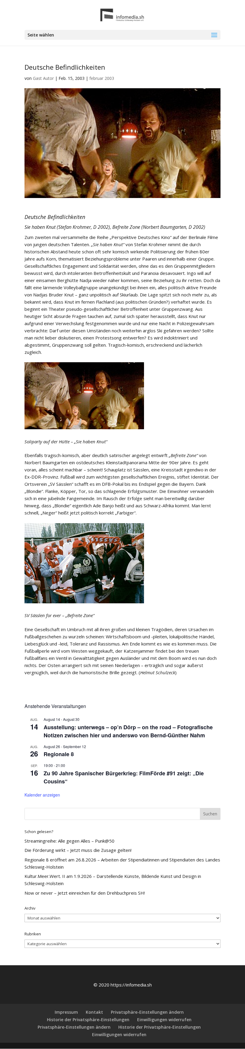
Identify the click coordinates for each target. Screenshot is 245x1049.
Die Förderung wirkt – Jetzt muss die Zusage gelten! (77, 850)
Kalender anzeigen (42, 795)
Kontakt (94, 1012)
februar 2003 (101, 78)
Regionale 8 (59, 754)
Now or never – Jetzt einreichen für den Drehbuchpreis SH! (84, 893)
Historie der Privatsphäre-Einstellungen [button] (88, 1019)
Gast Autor (43, 78)
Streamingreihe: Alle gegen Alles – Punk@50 (69, 841)
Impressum (66, 1012)
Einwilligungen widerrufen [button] (164, 1019)
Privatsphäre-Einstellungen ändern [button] (147, 1012)
